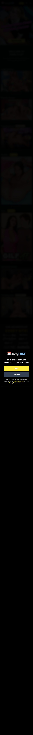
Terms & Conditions (19, 381)
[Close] (29, 351)
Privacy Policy (12, 383)
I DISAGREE (17, 374)
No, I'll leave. (20, 383)
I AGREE (16, 368)
